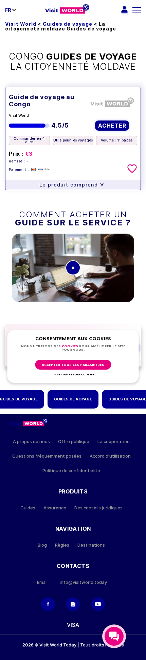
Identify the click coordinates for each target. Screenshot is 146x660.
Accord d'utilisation (110, 456)
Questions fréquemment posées (46, 456)
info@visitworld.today (83, 582)
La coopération (113, 441)
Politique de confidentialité (71, 470)
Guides (27, 508)
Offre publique (73, 441)
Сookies (70, 346)
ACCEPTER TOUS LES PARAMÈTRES (73, 365)
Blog (42, 545)
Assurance (54, 508)
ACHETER (112, 125)
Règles (62, 545)
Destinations (91, 545)
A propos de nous (31, 441)
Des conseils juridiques (98, 508)
